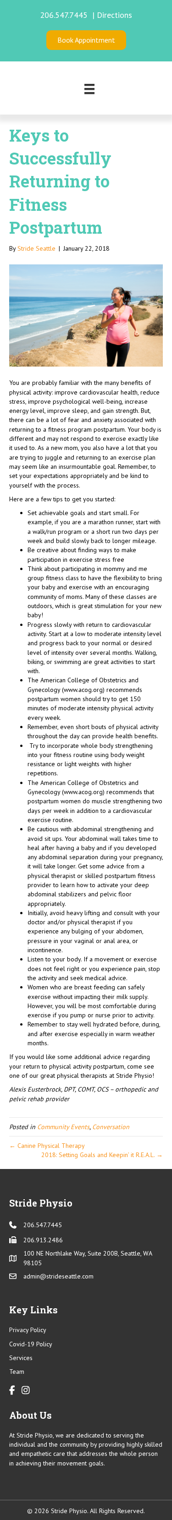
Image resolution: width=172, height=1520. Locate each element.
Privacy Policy (27, 1330)
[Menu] (89, 88)
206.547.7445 (65, 15)
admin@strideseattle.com (58, 1276)
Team (16, 1371)
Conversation (110, 1127)
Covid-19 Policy (30, 1344)
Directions (114, 15)
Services (21, 1358)
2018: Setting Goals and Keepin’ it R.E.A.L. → (102, 1155)
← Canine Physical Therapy (47, 1145)
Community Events (63, 1127)
